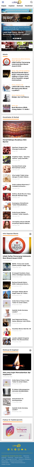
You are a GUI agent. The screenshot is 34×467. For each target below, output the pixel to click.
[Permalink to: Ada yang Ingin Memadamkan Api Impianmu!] (17, 362)
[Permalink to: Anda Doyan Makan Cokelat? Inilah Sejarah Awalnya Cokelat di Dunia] (7, 215)
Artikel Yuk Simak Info (11, 27)
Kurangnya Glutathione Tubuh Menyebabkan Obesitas (20, 204)
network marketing (24, 71)
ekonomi (18, 60)
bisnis (13, 60)
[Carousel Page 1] (14, 38)
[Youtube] (22, 449)
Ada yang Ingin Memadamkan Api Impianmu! (16, 373)
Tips (17, 29)
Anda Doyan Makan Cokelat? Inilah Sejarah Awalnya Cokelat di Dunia (21, 213)
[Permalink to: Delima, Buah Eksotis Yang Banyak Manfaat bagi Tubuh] (7, 197)
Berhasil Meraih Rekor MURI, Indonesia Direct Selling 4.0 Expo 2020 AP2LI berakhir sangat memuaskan (20, 76)
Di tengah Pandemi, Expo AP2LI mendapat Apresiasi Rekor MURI (21, 274)
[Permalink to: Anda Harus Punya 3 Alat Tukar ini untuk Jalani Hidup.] (7, 304)
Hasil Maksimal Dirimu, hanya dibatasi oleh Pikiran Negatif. (21, 320)
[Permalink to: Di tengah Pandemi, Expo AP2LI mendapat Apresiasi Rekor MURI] (7, 276)
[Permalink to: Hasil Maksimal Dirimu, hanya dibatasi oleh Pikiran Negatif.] (7, 322)
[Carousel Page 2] (16, 38)
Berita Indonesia (25, 59)
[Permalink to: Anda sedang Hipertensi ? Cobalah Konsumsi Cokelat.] (7, 187)
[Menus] (2, 2)
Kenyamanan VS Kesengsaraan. (17, 399)
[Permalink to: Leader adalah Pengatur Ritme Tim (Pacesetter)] (7, 341)
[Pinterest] (15, 449)
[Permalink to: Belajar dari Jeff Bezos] (6, 98)
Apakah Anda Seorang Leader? (20, 311)
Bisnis (21, 27)
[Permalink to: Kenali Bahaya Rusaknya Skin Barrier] (17, 129)
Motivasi (10, 457)
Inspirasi (27, 27)
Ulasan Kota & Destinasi (18, 462)
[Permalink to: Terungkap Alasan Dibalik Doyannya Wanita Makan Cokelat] (7, 224)
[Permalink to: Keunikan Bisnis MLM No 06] (7, 332)
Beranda (26, 456)
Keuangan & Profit (9, 29)
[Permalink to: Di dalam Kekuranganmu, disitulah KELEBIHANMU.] (7, 392)
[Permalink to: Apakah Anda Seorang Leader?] (7, 313)
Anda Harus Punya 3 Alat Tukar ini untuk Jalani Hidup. (20, 301)
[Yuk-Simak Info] (17, 2)
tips (22, 85)
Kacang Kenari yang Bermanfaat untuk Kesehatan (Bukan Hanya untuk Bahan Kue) (20, 166)
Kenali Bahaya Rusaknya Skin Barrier (15, 141)
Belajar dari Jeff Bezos (20, 97)
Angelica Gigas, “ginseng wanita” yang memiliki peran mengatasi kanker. (24, 48)
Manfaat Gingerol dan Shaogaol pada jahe (9, 48)
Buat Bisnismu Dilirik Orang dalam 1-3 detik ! (20, 108)
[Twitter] (12, 449)
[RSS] (25, 449)
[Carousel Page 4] (20, 38)
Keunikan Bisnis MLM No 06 (21, 328)
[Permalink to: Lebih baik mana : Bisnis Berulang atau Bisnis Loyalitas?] (6, 87)
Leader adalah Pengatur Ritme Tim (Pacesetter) (20, 338)
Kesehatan (4, 461)
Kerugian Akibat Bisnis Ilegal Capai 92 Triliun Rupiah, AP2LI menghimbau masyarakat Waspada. (21, 292)
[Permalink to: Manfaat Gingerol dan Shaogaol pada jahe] (7, 150)
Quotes (27, 457)
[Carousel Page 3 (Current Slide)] (18, 38)
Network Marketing (25, 459)
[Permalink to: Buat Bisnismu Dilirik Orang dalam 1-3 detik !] (6, 108)
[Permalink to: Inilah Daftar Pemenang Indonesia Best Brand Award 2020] (6, 61)
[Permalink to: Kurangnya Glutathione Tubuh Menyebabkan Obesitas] (7, 206)
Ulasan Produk (5, 464)
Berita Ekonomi (16, 59)
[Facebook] (8, 449)
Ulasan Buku (5, 462)
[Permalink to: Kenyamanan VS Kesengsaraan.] (7, 401)
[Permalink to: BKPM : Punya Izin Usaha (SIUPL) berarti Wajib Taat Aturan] (7, 267)
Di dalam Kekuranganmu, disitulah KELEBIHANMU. (21, 390)
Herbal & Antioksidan (16, 461)
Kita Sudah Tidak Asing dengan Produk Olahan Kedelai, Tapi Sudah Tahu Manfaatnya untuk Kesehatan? (21, 176)
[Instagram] (18, 449)
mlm (17, 71)
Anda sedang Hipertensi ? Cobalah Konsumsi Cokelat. (21, 185)
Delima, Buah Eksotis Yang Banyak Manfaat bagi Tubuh (21, 194)
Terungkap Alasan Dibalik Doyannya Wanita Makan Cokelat (21, 222)
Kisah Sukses (19, 457)
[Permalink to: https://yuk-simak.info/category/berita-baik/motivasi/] (30, 350)
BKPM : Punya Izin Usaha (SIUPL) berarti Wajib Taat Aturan (21, 264)
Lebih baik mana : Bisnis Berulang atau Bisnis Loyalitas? (16, 33)
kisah (22, 95)
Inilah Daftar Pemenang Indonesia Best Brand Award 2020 (21, 64)
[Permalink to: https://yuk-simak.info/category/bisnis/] (30, 234)
